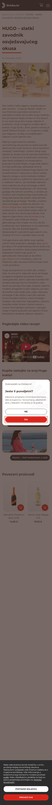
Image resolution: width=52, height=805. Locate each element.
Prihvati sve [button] (26, 797)
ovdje (6, 777)
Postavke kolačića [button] (26, 789)
